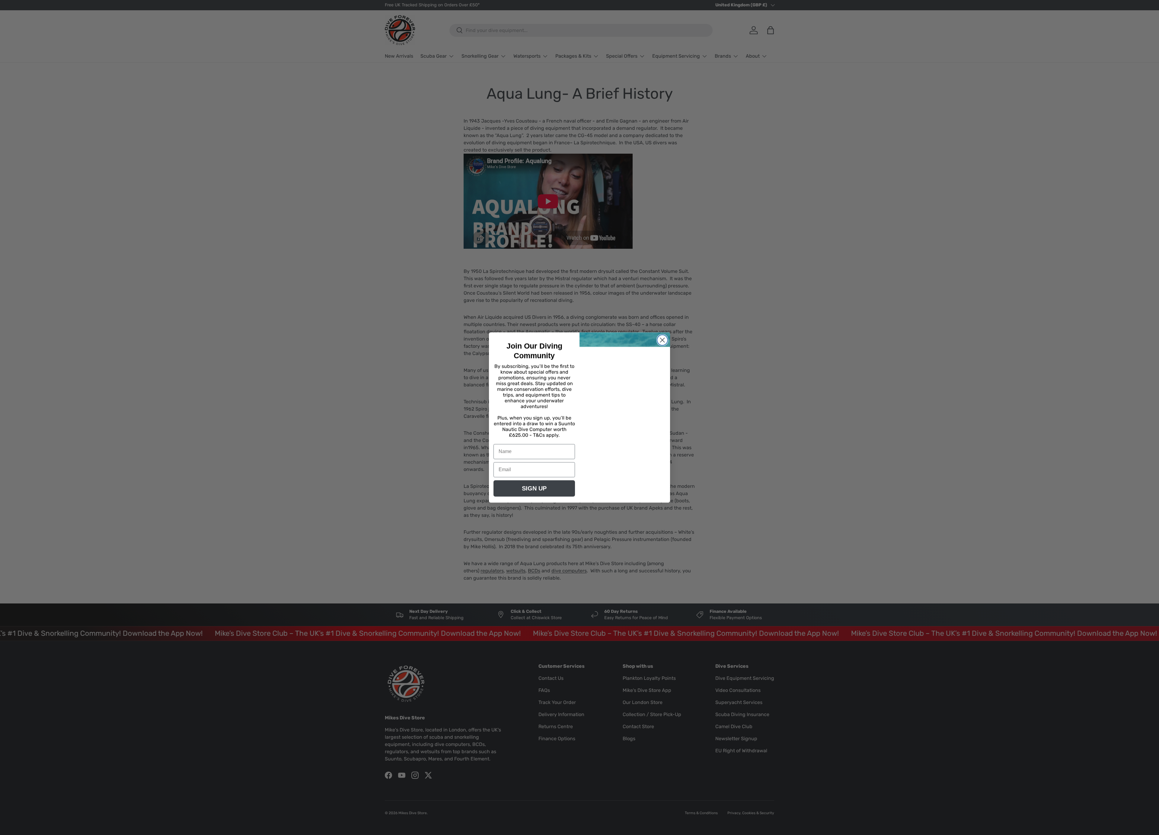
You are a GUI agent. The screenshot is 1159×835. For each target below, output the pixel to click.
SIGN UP (534, 488)
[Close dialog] (662, 340)
